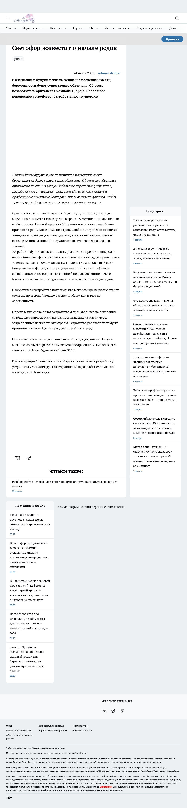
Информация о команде (51, 725)
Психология (58, 28)
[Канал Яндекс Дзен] (122, 710)
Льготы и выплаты (117, 28)
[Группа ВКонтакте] (103, 710)
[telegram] (30, 457)
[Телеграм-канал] (113, 710)
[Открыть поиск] (177, 18)
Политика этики (80, 725)
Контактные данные (82, 730)
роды (18, 59)
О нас (9, 725)
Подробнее (173, 770)
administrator (109, 73)
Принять (172, 39)
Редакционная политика (18, 730)
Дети (172, 28)
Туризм (78, 28)
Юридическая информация (53, 730)
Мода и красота (33, 28)
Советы (11, 28)
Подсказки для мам (149, 28)
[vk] (17, 457)
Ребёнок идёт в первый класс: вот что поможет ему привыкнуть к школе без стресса (64, 486)
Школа (93, 28)
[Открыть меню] (7, 18)
